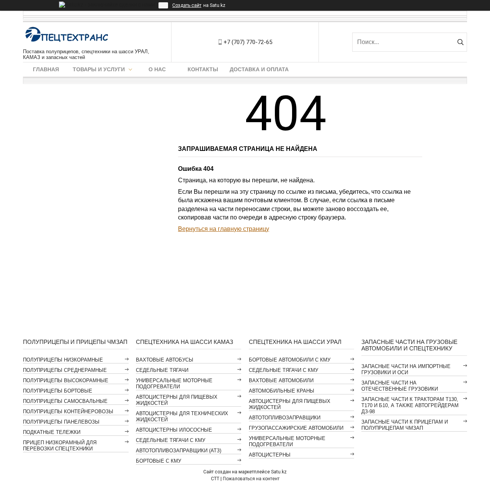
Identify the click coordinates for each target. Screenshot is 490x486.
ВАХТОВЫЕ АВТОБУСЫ (164, 360)
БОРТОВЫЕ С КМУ (158, 461)
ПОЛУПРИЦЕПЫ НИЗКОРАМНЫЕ (63, 360)
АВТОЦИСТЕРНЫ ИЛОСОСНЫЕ (174, 430)
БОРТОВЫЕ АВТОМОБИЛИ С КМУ (289, 360)
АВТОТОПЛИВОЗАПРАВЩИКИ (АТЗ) (178, 450)
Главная (46, 69)
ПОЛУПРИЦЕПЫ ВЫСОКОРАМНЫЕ (65, 380)
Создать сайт (186, 5)
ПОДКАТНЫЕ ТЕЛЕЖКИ (51, 432)
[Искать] (460, 42)
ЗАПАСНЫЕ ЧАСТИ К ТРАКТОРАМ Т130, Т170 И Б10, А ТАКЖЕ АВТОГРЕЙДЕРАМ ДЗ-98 (410, 405)
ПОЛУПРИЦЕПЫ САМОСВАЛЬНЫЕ (65, 401)
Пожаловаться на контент (251, 478)
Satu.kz (279, 472)
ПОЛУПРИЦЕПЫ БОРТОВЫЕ (57, 391)
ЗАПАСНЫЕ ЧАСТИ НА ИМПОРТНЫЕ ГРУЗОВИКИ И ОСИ (406, 369)
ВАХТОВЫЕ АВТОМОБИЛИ (281, 380)
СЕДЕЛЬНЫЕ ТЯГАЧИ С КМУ (170, 440)
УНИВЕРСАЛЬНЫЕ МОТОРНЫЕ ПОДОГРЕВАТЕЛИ (174, 383)
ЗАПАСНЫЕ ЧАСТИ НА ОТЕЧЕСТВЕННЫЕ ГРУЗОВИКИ (399, 386)
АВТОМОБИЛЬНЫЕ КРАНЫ (281, 391)
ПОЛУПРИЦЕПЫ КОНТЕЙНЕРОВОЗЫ (68, 411)
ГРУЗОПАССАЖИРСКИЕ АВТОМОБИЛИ (296, 428)
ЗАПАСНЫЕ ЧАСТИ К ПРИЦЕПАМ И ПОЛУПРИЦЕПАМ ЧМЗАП (404, 425)
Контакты (203, 69)
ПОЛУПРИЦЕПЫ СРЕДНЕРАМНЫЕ (65, 370)
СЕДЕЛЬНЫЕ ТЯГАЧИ (162, 370)
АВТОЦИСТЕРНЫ (270, 455)
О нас (157, 69)
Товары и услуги (99, 69)
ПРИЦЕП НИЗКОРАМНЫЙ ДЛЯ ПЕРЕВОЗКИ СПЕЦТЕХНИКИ (59, 446)
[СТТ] (67, 35)
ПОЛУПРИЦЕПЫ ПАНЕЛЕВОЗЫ (61, 422)
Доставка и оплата (259, 69)
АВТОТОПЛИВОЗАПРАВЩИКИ (284, 418)
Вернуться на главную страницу (223, 229)
